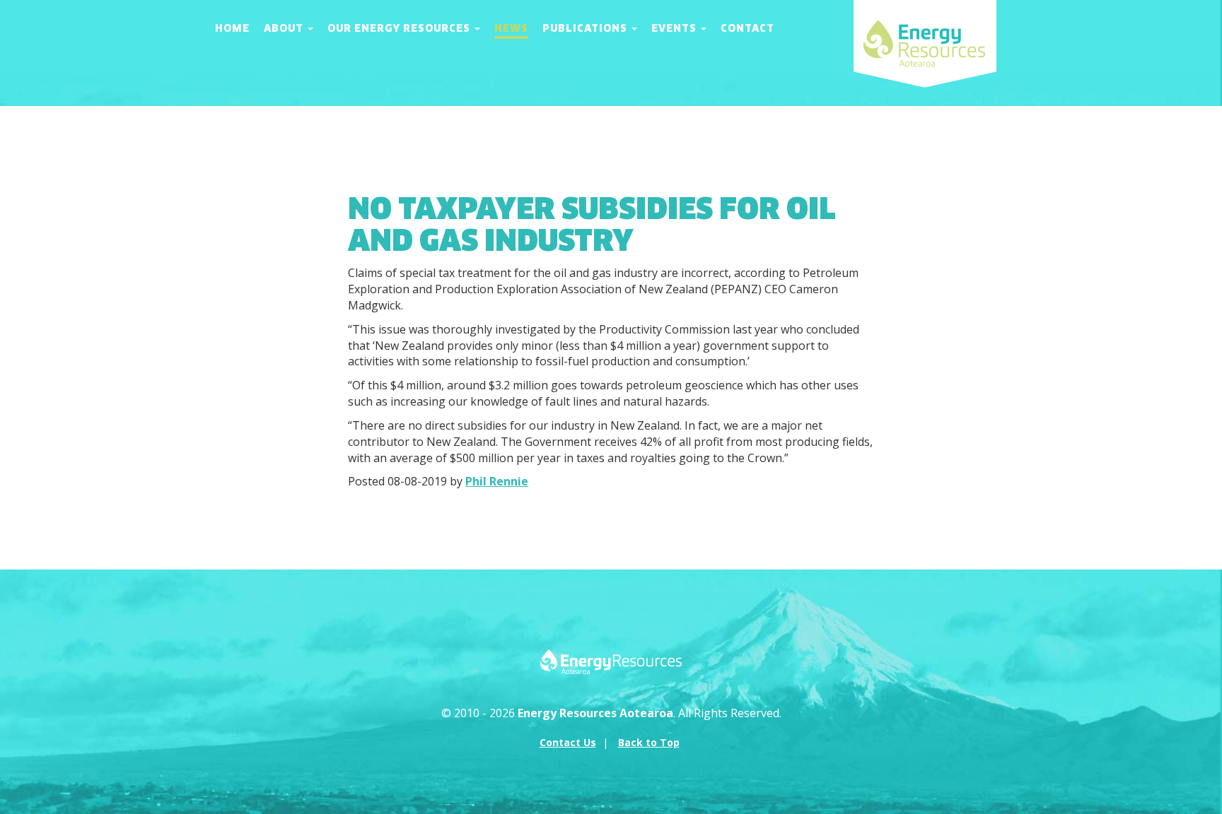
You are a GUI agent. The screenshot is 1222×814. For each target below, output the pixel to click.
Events (675, 28)
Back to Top (649, 742)
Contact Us (568, 742)
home (232, 28)
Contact (747, 28)
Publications (586, 28)
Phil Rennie (496, 481)
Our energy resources (400, 28)
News (511, 28)
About (285, 28)
